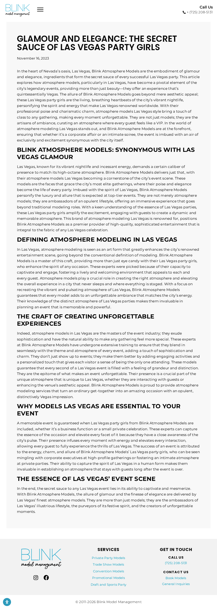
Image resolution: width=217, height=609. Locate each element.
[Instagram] (35, 577)
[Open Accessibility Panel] (7, 602)
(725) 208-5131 (176, 563)
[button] (40, 10)
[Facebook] (46, 577)
